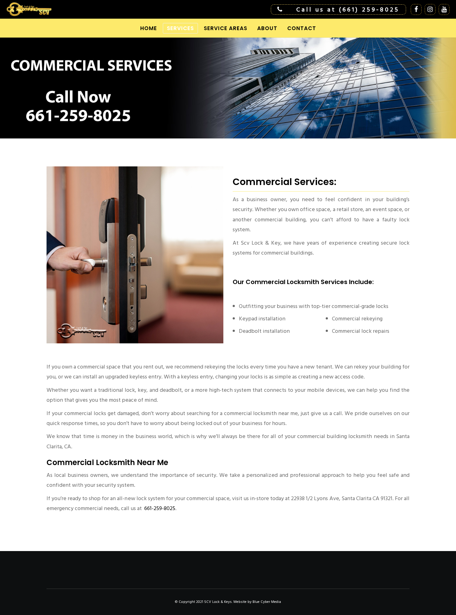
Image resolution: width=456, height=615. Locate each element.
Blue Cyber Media (267, 602)
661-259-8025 (159, 508)
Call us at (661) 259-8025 (348, 10)
